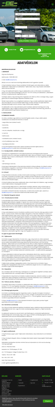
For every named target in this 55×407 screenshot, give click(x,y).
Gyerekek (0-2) (18, 34)
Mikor (16, 25)
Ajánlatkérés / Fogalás (27, 41)
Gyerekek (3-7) (25, 34)
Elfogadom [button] (48, 401)
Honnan (16, 12)
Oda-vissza (21, 23)
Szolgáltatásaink (34, 380)
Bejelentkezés (21, 385)
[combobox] (27, 14)
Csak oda (20, 21)
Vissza (29, 25)
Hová (16, 16)
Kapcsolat (32, 383)
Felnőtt (16, 29)
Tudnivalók (20, 383)
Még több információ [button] (7, 404)
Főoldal (20, 380)
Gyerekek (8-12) (32, 34)
